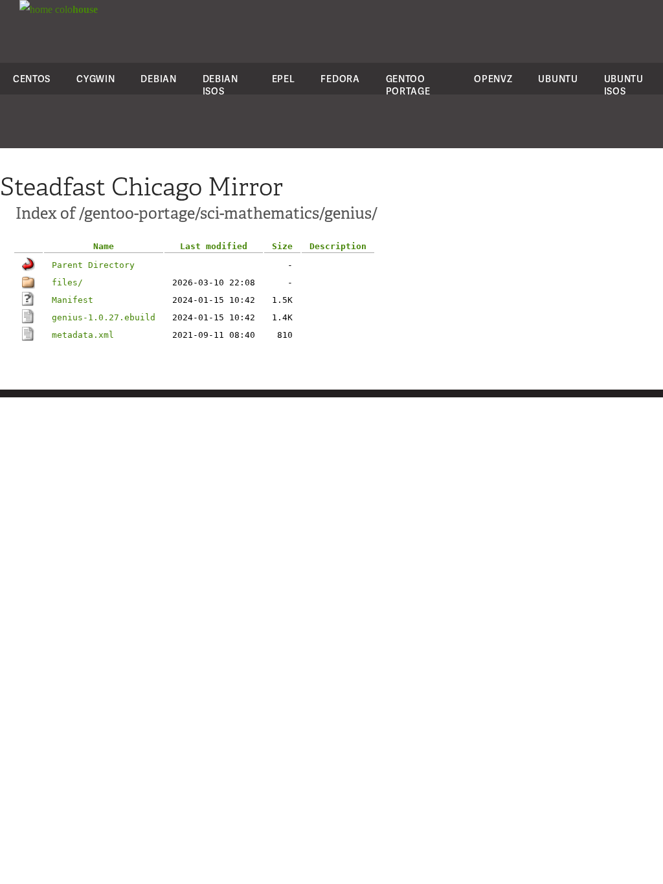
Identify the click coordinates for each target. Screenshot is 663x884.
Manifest (72, 300)
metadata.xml (83, 335)
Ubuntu (558, 78)
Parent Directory (93, 265)
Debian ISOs (220, 84)
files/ (67, 282)
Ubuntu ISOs (624, 84)
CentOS (32, 78)
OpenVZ (493, 78)
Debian (158, 78)
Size (282, 246)
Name (103, 246)
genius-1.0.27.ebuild (103, 317)
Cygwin (95, 78)
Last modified (213, 246)
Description (337, 246)
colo (75, 9)
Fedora (339, 78)
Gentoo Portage (408, 84)
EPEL (283, 78)
